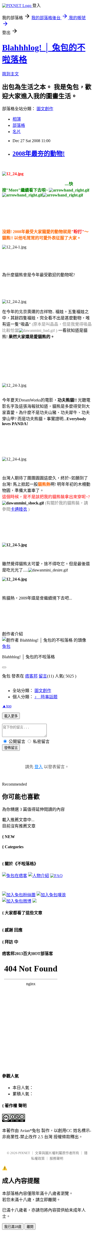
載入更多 (11, 716)
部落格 (19, 125)
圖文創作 (45, 109)
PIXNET (24, 1153)
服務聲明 (56, 1158)
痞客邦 (31, 676)
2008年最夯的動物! (39, 153)
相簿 (17, 119)
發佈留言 (11, 748)
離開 (30, 1227)
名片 (17, 131)
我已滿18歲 (12, 1227)
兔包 (6, 646)
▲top (6, 706)
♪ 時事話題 (45, 697)
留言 (43, 676)
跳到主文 (10, 74)
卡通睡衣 (18, 509)
